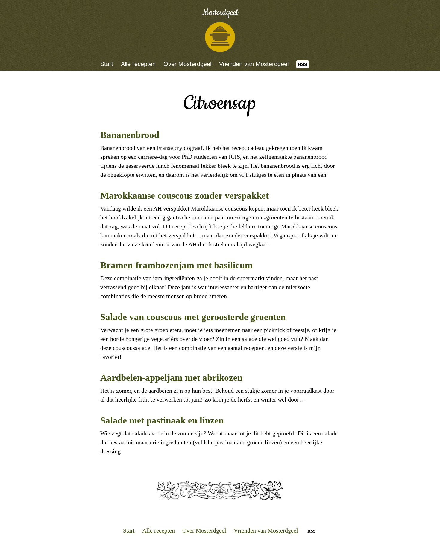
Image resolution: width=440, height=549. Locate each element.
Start (106, 64)
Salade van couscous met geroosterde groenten (193, 317)
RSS (302, 64)
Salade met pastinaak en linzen (162, 420)
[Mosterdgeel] (220, 37)
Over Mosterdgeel (187, 64)
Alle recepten (138, 64)
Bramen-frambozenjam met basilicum (176, 265)
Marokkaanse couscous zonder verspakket (184, 195)
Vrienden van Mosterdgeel (254, 64)
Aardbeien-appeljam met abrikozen (171, 377)
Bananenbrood (129, 134)
